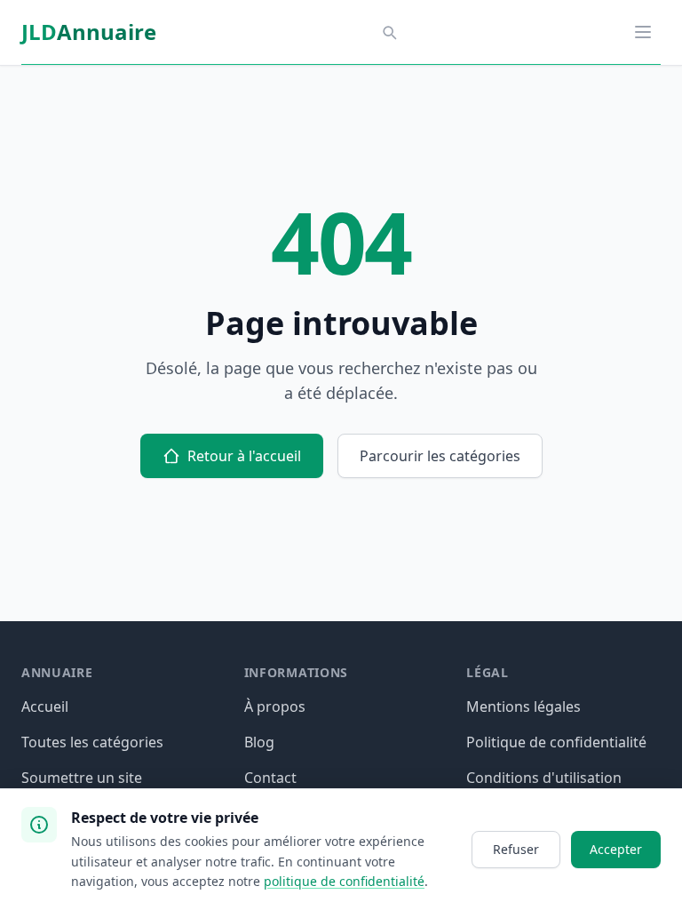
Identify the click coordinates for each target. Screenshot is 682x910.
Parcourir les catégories (440, 456)
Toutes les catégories (92, 742)
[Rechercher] (389, 32)
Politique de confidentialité (556, 742)
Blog (259, 742)
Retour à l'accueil (244, 456)
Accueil (44, 706)
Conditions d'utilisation (544, 777)
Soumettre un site (81, 777)
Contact (270, 777)
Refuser (516, 849)
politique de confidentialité (344, 881)
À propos (274, 706)
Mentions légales (523, 706)
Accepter (616, 849)
